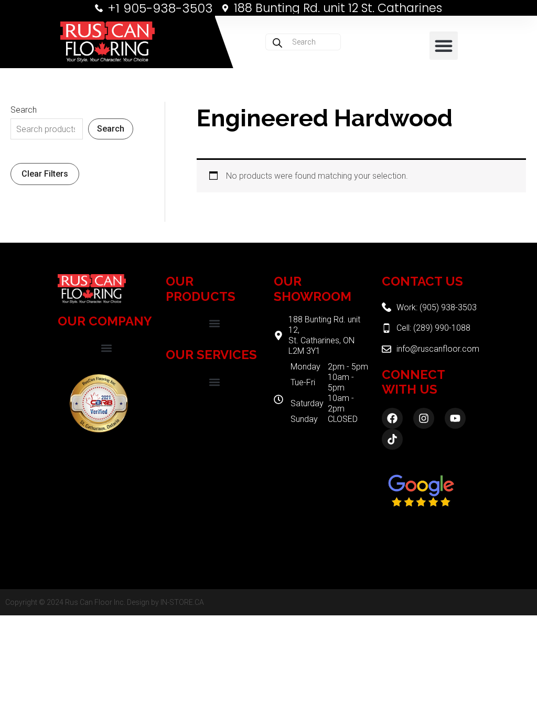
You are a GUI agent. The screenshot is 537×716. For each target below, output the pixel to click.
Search (23, 110)
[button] (443, 45)
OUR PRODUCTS (200, 289)
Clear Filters (45, 174)
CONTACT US (422, 281)
